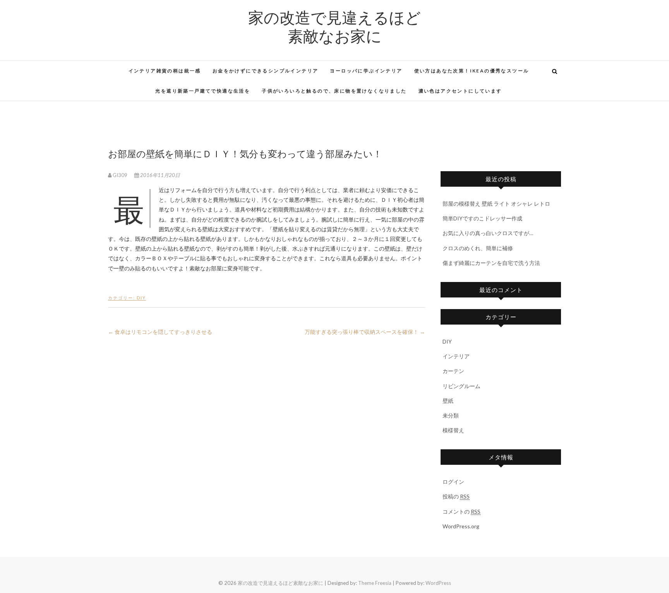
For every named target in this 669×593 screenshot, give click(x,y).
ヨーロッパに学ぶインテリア (366, 71)
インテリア (456, 356)
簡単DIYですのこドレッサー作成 (482, 218)
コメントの (461, 511)
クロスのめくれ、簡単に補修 (478, 248)
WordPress (438, 583)
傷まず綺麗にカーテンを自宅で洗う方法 (491, 263)
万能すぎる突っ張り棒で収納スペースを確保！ (365, 331)
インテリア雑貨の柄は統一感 (165, 71)
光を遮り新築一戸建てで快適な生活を (202, 91)
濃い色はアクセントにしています (460, 91)
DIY (141, 297)
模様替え (453, 430)
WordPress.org (461, 526)
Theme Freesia (374, 583)
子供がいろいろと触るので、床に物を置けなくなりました (334, 91)
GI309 (120, 175)
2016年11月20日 (159, 175)
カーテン (453, 371)
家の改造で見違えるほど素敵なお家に (334, 26)
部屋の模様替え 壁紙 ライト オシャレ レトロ (496, 203)
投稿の (456, 496)
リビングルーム (461, 386)
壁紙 (448, 400)
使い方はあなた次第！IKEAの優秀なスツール (471, 71)
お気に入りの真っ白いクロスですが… (488, 233)
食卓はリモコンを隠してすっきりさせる (160, 331)
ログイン (453, 481)
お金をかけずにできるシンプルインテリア (266, 71)
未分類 (451, 415)
